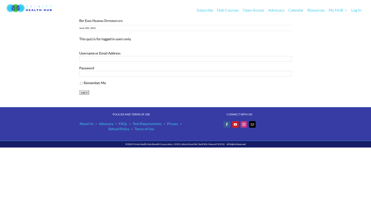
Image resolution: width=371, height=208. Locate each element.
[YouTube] (235, 124)
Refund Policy (118, 129)
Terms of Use (144, 129)
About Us (86, 124)
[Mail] (252, 124)
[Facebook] (227, 124)
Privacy (172, 124)
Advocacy (106, 124)
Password (86, 68)
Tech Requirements (147, 124)
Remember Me (94, 83)
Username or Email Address (100, 53)
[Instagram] (244, 124)
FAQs (123, 124)
